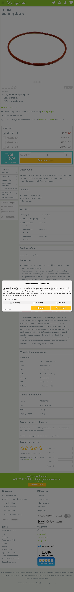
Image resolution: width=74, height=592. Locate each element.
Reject (40, 307)
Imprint (14, 299)
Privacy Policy (7, 299)
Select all (61, 307)
